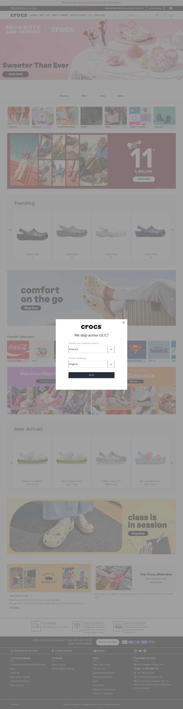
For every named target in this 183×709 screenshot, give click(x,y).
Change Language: (77, 358)
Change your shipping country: (83, 343)
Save (91, 375)
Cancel (91, 383)
